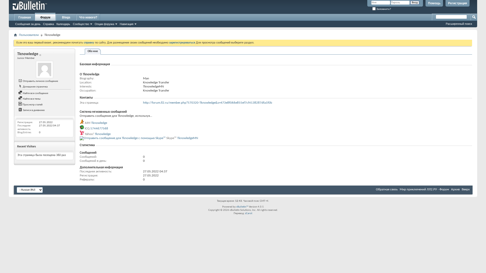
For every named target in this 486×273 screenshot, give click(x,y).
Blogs (66, 17)
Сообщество (81, 24)
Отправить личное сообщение (40, 81)
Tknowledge (99, 123)
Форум (45, 17)
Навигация (126, 24)
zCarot (248, 213)
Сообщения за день (27, 24)
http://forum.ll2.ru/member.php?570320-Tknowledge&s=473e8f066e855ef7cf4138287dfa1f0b (207, 102)
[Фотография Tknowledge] (44, 69)
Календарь (63, 24)
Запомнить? (383, 9)
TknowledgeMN (187, 138)
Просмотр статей (32, 104)
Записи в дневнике (33, 110)
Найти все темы (31, 99)
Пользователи (29, 35)
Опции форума (104, 24)
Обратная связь (387, 189)
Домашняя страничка (35, 86)
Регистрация (457, 3)
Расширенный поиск (459, 23)
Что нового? (88, 17)
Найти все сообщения (35, 93)
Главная (24, 17)
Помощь (434, 3)
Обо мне (93, 51)
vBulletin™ (242, 207)
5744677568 (99, 128)
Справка (48, 24)
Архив (455, 189)
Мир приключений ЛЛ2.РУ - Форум (424, 189)
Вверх (466, 189)
